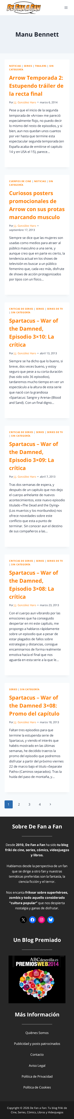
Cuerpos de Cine (20, 181)
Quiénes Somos (37, 1033)
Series (28, 65)
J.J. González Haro (25, 102)
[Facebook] (32, 919)
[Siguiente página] (50, 804)
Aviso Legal (37, 1065)
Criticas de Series (21, 308)
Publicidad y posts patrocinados (37, 1043)
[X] (23, 919)
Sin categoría (20, 312)
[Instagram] (41, 919)
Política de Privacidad (37, 1076)
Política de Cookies (37, 1087)
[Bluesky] (50, 919)
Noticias (15, 65)
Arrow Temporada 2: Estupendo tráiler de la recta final (36, 85)
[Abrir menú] (65, 7)
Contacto (37, 1054)
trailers (40, 65)
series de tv (55, 308)
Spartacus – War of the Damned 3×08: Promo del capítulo (34, 705)
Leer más (18, 160)
